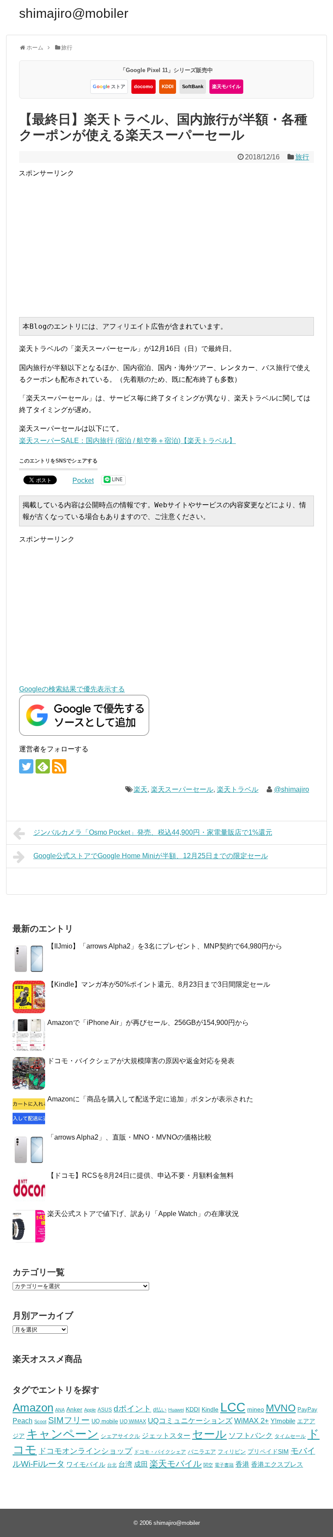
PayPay (307, 1409)
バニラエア (202, 1451)
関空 (208, 1465)
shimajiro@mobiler (73, 13)
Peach (23, 1421)
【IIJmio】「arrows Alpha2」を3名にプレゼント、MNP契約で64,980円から (164, 946)
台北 (112, 1465)
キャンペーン (62, 1434)
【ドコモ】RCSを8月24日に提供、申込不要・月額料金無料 (140, 1175)
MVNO (281, 1408)
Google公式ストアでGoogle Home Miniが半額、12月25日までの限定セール (150, 855)
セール (209, 1434)
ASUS (105, 1409)
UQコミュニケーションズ (190, 1421)
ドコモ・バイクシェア (160, 1452)
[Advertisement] (176, 240)
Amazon (33, 1407)
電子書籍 (224, 1465)
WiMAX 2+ (251, 1420)
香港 (242, 1464)
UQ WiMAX (133, 1421)
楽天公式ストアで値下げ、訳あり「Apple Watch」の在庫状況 (143, 1213)
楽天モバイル (226, 86)
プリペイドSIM (268, 1451)
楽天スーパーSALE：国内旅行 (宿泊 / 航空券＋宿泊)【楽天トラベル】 (127, 440)
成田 (141, 1464)
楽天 (140, 789)
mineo (255, 1409)
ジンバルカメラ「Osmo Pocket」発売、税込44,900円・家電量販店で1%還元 (152, 832)
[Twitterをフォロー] (26, 766)
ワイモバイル (85, 1464)
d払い (159, 1409)
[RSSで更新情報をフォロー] (59, 766)
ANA (60, 1409)
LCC (232, 1407)
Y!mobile (283, 1421)
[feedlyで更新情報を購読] (43, 766)
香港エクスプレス (277, 1464)
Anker (74, 1409)
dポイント (132, 1408)
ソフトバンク (251, 1435)
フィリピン (232, 1452)
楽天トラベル (237, 789)
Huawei (176, 1409)
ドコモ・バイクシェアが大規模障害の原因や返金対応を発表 (141, 1060)
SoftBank (192, 86)
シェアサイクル (120, 1436)
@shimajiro (291, 789)
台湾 (125, 1464)
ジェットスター (166, 1435)
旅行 (302, 157)
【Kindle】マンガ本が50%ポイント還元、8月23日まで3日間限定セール (158, 984)
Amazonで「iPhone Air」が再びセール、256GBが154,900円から (148, 1022)
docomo (143, 86)
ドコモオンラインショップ (85, 1451)
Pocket (83, 480)
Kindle (210, 1409)
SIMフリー (69, 1420)
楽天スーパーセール (182, 789)
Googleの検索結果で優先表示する (72, 689)
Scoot (40, 1421)
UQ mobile (104, 1421)
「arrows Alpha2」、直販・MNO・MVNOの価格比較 (129, 1137)
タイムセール (290, 1436)
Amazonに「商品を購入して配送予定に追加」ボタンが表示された (150, 1099)
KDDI (167, 86)
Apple (90, 1409)
